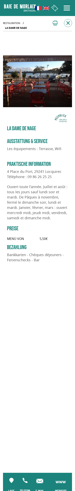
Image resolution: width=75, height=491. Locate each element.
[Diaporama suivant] (64, 81)
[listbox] (37, 81)
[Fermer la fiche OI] (68, 23)
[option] (37, 81)
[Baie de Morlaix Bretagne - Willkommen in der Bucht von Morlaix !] (21, 8)
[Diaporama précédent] (11, 81)
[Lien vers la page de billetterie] (54, 8)
